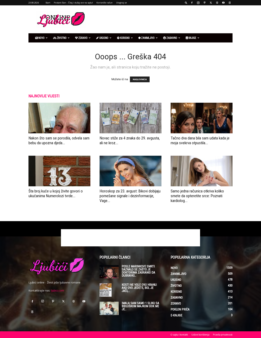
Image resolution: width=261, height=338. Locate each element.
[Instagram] (198, 2)
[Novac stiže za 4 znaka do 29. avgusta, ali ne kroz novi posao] (130, 118)
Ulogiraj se (121, 2)
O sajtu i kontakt (179, 334)
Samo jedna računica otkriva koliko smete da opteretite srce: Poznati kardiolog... (197, 196)
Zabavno (171, 37)
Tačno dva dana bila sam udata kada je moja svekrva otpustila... (200, 140)
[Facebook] (192, 2)
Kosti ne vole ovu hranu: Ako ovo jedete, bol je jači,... (139, 288)
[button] (186, 2)
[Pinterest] (204, 2)
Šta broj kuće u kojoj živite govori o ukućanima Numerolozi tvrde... (55, 193)
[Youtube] (223, 2)
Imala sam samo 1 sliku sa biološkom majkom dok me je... (140, 306)
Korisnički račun (104, 2)
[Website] (217, 2)
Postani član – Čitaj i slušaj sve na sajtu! (73, 2)
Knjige (192, 37)
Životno (61, 37)
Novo (41, 37)
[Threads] (230, 2)
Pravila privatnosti (223, 334)
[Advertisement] (163, 19)
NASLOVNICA (140, 79)
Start (47, 2)
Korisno (125, 37)
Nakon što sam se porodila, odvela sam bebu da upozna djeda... (58, 140)
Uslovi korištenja (200, 334)
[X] (211, 2)
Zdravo (83, 37)
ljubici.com (57, 290)
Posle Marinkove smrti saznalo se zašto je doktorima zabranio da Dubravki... (138, 271)
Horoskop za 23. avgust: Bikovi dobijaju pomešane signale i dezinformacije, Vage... (130, 196)
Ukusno (103, 37)
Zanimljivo (148, 37)
